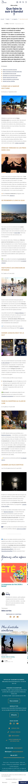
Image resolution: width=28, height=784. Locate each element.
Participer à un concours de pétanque (12, 75)
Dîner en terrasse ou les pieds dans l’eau (12, 71)
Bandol (8, 19)
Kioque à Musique (19, 313)
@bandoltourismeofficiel (7, 549)
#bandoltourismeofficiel (6, 551)
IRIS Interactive (14, 766)
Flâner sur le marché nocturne (10, 69)
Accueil (2, 19)
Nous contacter (14, 701)
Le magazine (15, 19)
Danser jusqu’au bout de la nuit (10, 77)
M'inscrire (14, 715)
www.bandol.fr (18, 748)
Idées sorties (6, 611)
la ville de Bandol (5, 362)
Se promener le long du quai (9, 73)
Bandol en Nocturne (6, 435)
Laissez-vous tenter (19, 143)
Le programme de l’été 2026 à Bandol (11, 585)
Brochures (15, 735)
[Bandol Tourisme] (3, 2)
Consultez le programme (7, 396)
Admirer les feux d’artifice (9, 81)
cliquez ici (12, 195)
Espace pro (15, 728)
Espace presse (15, 732)
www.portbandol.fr (17, 751)
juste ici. (22, 328)
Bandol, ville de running (8, 657)
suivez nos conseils (21, 528)
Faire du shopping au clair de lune (11, 79)
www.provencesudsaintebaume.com (14, 757)
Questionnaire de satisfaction (15, 740)
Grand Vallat (17, 232)
